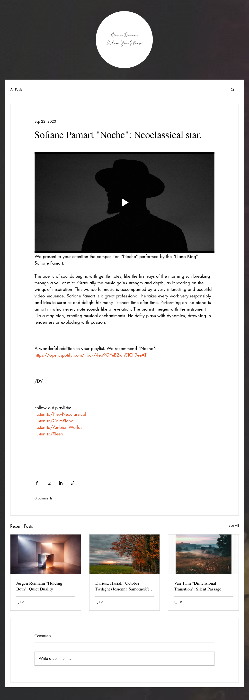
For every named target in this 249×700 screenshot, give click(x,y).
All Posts (16, 89)
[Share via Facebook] (37, 483)
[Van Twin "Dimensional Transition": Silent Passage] (203, 554)
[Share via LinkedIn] (60, 483)
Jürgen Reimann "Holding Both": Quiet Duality (39, 586)
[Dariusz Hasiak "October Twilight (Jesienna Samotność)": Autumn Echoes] (124, 554)
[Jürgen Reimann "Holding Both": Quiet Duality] (45, 554)
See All (234, 525)
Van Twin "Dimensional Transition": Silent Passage (197, 586)
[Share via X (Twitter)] (48, 483)
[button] (232, 89)
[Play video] (124, 202)
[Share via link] (72, 483)
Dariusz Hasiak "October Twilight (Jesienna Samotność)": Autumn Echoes (123, 586)
